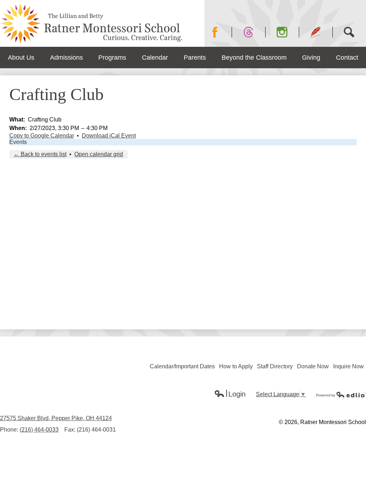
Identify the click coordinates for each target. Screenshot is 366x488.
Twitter (248, 32)
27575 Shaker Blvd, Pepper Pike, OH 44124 (56, 418)
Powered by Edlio (341, 394)
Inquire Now (348, 366)
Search (349, 32)
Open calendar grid (98, 154)
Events (18, 142)
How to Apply (236, 366)
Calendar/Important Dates (182, 366)
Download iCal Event (109, 136)
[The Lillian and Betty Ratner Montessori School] (91, 23)
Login (230, 394)
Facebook (215, 32)
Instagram (282, 32)
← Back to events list (40, 154)
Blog (315, 32)
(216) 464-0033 (39, 430)
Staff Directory (275, 366)
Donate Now (313, 366)
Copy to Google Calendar (41, 136)
